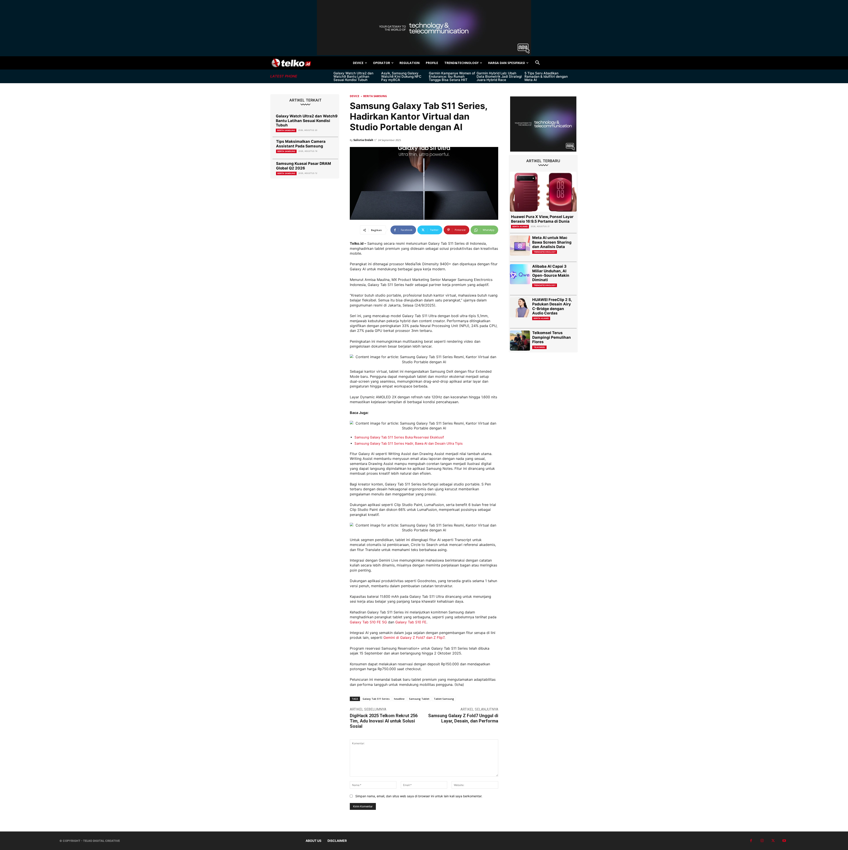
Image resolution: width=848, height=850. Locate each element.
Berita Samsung (286, 130)
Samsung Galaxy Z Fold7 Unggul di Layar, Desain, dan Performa (463, 718)
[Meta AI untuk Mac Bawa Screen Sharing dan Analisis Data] (520, 245)
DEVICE (354, 96)
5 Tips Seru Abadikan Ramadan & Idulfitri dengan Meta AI (546, 76)
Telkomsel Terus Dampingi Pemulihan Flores (551, 337)
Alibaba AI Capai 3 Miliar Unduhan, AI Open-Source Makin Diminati (550, 273)
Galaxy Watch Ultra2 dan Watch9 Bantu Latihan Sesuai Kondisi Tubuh (353, 76)
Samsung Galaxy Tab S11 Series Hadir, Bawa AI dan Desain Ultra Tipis (408, 443)
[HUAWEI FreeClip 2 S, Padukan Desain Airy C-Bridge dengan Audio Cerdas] (520, 307)
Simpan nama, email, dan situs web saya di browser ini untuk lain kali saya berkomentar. (418, 796)
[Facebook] (751, 840)
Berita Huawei (520, 226)
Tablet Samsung (444, 698)
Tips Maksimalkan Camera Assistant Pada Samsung (301, 143)
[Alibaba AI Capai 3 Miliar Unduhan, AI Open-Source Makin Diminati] (520, 274)
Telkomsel (539, 347)
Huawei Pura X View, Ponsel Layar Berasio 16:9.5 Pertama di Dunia (542, 218)
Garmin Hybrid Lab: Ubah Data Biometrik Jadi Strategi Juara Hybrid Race (499, 76)
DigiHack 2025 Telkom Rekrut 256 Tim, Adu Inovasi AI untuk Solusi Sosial (384, 721)
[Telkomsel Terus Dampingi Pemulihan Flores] (520, 341)
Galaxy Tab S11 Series (376, 698)
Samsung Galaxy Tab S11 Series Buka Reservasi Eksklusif (399, 437)
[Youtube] (784, 840)
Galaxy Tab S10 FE (410, 622)
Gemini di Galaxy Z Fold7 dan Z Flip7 (413, 637)
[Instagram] (762, 840)
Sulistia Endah (363, 140)
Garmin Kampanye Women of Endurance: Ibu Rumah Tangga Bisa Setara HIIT (452, 76)
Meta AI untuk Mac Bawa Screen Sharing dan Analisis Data (552, 242)
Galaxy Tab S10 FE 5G (368, 622)
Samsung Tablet (419, 698)
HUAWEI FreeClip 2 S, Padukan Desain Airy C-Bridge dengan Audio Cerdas (552, 306)
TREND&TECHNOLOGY (545, 252)
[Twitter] (773, 840)
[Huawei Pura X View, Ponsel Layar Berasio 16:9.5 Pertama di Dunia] (543, 192)
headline (399, 698)
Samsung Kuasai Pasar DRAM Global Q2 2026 (303, 165)
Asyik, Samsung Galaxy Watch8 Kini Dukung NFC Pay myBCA (401, 76)
